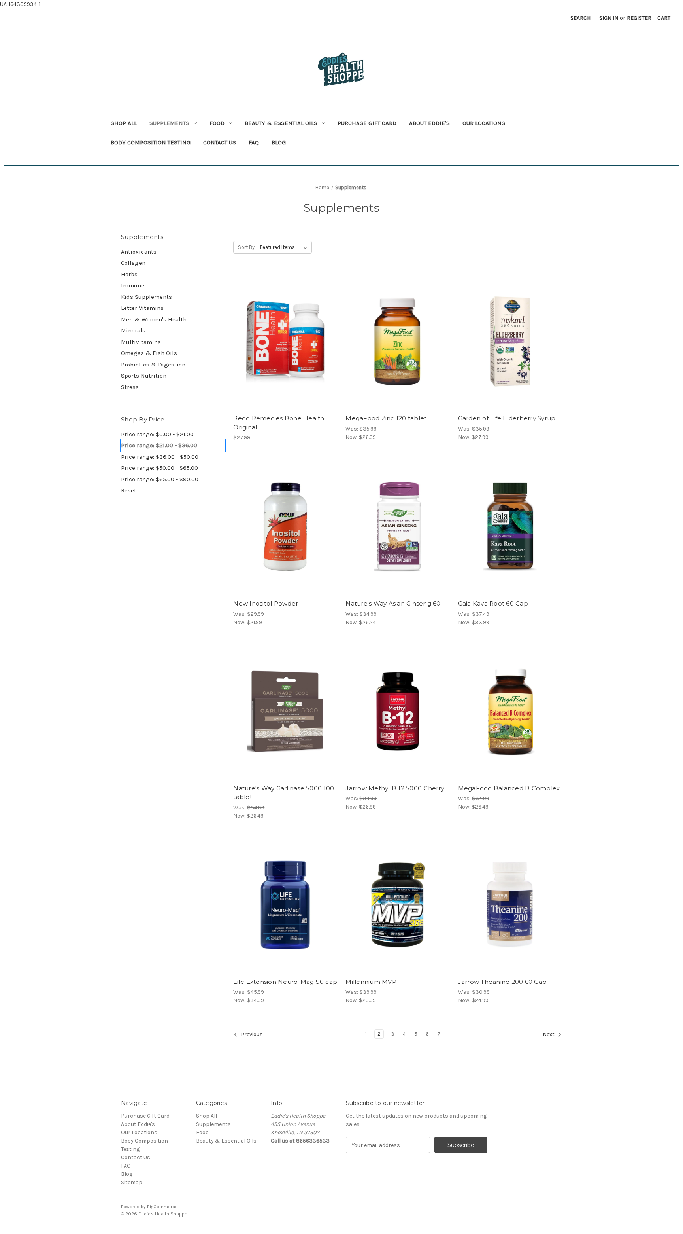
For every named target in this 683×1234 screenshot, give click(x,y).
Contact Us (219, 142)
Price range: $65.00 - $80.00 (159, 479)
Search (580, 18)
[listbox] (285, 247)
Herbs (129, 274)
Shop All (124, 123)
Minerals (133, 330)
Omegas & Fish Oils (149, 353)
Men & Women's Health (154, 319)
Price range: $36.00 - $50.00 (159, 456)
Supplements (169, 123)
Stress (130, 387)
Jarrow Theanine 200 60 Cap (502, 981)
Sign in (608, 18)
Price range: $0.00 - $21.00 (157, 434)
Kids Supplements (146, 296)
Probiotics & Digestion (153, 364)
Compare (283, 341)
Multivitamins (141, 342)
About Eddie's (429, 123)
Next (549, 1034)
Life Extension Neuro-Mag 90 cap (285, 981)
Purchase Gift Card (367, 123)
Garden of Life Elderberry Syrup (507, 418)
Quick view (284, 328)
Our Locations (483, 123)
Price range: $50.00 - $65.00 (159, 467)
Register (639, 18)
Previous (251, 1034)
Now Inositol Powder (265, 603)
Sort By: (247, 247)
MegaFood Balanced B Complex (509, 788)
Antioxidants (139, 251)
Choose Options (285, 540)
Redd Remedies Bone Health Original (278, 422)
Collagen (133, 262)
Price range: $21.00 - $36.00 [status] (159, 445)
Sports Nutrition (143, 375)
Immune (132, 285)
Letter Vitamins (142, 307)
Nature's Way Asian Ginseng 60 (392, 603)
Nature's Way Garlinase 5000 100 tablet (283, 792)
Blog (279, 142)
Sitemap (131, 1182)
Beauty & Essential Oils (281, 123)
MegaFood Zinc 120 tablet (385, 418)
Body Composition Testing (151, 142)
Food (217, 123)
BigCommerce (162, 1206)
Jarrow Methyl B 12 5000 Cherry (394, 788)
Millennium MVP (370, 981)
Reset (128, 490)
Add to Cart (285, 355)
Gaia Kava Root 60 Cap (493, 603)
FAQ (254, 142)
